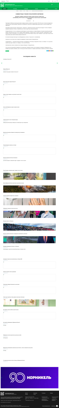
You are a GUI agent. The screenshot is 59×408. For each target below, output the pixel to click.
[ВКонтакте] (48, 50)
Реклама (26, 394)
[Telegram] (50, 50)
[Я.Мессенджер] (46, 50)
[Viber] (51, 50)
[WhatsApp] (52, 50)
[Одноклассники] (49, 50)
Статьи (35, 394)
